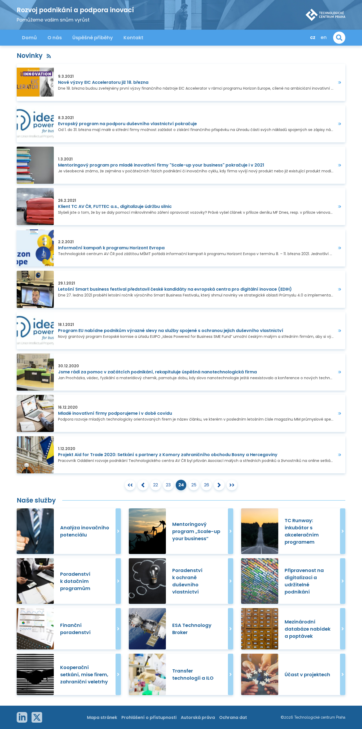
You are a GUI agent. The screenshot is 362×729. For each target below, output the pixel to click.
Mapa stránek (102, 717)
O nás (54, 37)
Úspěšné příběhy (92, 37)
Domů (29, 37)
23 (168, 485)
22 (155, 485)
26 (206, 485)
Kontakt (133, 37)
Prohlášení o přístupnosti (148, 717)
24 (181, 485)
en (324, 37)
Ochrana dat (233, 717)
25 (193, 485)
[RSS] (48, 55)
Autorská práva (198, 717)
